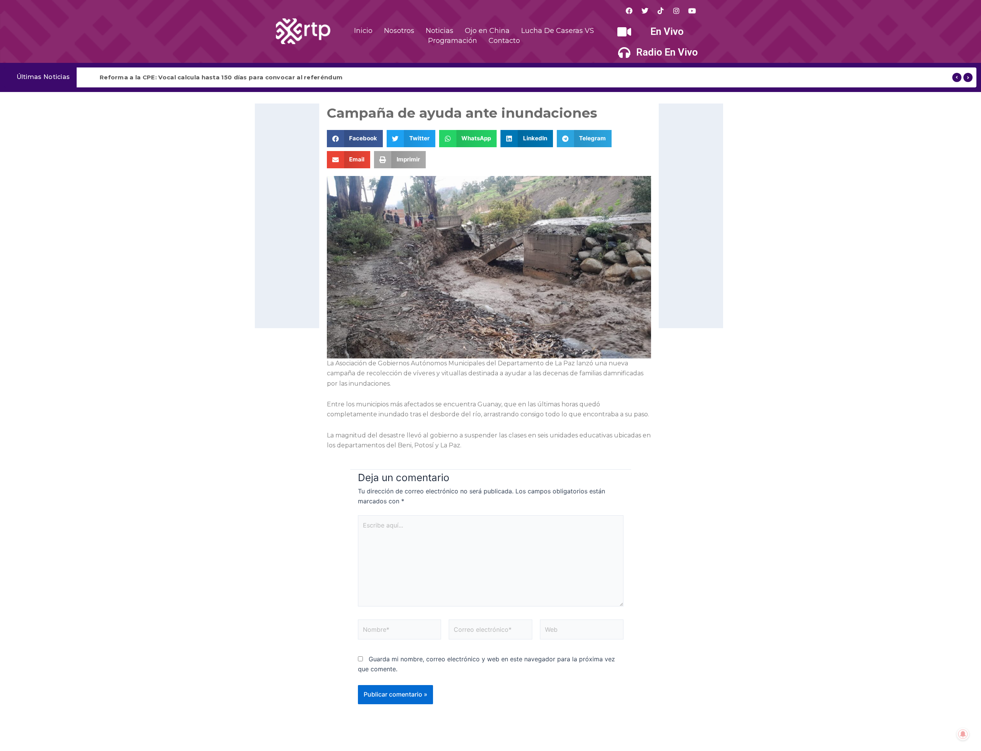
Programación (452, 40)
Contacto (504, 40)
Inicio (363, 30)
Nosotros (399, 30)
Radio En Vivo (667, 52)
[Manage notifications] (963, 734)
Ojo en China (487, 30)
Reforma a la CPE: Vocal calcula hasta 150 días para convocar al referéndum (221, 77)
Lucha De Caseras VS (557, 30)
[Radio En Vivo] (624, 52)
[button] (355, 138)
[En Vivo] (624, 32)
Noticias (439, 30)
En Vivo (667, 31)
